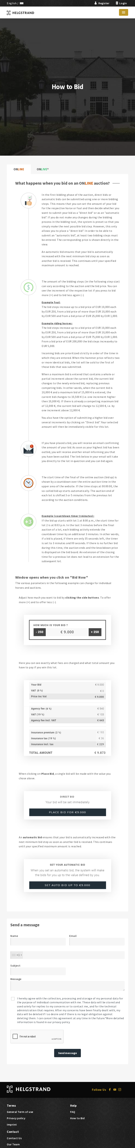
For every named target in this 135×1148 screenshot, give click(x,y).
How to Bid (77, 1118)
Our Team (13, 1144)
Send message (67, 1053)
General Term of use (20, 1112)
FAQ (72, 1112)
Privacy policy (16, 1118)
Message (15, 979)
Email (73, 936)
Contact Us (14, 1138)
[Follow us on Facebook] (110, 1089)
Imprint (12, 1124)
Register (103, 3)
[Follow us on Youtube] (115, 1089)
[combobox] (17, 955)
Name (14, 936)
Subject (15, 965)
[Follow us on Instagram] (120, 1089)
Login (123, 3)
